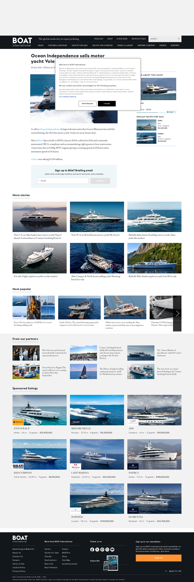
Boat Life (49, 564)
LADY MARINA (80, 472)
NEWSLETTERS (139, 39)
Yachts (48, 549)
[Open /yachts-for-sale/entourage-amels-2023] (40, 410)
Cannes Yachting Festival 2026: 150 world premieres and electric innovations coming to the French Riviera (111, 353)
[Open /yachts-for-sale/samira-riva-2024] (146, 138)
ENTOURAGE (22, 428)
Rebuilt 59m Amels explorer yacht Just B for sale (153, 276)
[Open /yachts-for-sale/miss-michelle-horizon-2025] (97, 410)
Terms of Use (18, 564)
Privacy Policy (19, 571)
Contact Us (18, 556)
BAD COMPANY (23, 472)
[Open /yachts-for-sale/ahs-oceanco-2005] (154, 410)
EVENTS (163, 45)
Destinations (50, 560)
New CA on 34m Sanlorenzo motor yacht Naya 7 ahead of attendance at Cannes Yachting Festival (38, 236)
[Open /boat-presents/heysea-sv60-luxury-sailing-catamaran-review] (83, 371)
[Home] (24, 42)
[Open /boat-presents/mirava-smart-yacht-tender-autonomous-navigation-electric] (140, 371)
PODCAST (98, 39)
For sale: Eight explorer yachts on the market (36, 276)
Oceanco (133, 432)
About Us (17, 553)
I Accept (107, 103)
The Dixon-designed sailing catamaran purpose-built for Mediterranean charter (111, 371)
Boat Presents (51, 568)
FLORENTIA (136, 517)
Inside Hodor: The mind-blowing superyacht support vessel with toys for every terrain (79, 323)
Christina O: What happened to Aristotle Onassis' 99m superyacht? (168, 323)
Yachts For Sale (52, 553)
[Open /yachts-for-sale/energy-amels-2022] (154, 454)
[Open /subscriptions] (108, 563)
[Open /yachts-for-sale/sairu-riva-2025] (146, 125)
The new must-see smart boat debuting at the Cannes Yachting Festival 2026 (169, 371)
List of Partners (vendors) (67, 97)
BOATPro (66, 553)
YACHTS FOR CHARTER (102, 45)
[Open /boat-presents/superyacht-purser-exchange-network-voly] (26, 353)
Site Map (66, 560)
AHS (131, 428)
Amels (17, 432)
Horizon (75, 432)
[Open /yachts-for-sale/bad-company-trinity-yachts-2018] (40, 454)
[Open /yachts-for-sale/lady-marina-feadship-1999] (97, 454)
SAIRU (160, 121)
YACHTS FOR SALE (80, 45)
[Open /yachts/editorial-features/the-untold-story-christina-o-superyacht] (171, 308)
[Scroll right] (177, 313)
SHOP (110, 39)
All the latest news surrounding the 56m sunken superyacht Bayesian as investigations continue (124, 325)
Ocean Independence (49, 129)
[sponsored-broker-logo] (18, 424)
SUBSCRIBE (122, 39)
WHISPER (77, 517)
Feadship (75, 477)
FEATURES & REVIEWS (57, 45)
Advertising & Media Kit (23, 549)
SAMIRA (161, 134)
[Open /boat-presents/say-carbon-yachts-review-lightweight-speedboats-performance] (140, 353)
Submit (100, 181)
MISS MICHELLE (81, 428)
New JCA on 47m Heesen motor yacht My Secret (95, 234)
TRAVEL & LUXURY (125, 45)
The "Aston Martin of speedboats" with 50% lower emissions (169, 353)
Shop (64, 556)
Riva (40, 140)
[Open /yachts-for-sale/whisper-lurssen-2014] (97, 498)
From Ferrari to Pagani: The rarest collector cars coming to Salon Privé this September (54, 371)
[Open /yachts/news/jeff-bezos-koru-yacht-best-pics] (34, 308)
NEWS (40, 45)
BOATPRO (175, 45)
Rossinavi (133, 521)
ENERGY (134, 472)
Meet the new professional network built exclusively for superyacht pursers (54, 353)
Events (65, 549)
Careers (16, 560)
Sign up (159, 558)
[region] (98, 84)
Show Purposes (87, 103)
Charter (48, 556)
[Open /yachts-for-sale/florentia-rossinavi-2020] (154, 498)
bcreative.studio (69, 564)
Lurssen (75, 521)
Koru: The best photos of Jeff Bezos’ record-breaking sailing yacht (33, 323)
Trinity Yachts (20, 477)
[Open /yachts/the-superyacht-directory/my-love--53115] (156, 89)
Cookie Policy (19, 568)
